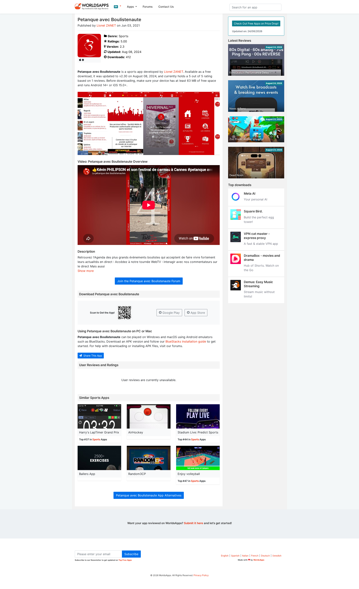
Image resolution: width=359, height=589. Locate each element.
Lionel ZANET (106, 25)
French (254, 555)
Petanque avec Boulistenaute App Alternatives (148, 495)
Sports (96, 439)
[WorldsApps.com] (93, 6)
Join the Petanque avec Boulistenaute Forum (148, 281)
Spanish (235, 555)
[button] (117, 6)
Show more (86, 271)
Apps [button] (131, 6)
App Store (197, 313)
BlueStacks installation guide (185, 341)
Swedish (276, 555)
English (224, 555)
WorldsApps (258, 560)
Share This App (92, 355)
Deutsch (265, 555)
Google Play (171, 313)
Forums (148, 6)
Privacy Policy (201, 575)
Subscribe (131, 554)
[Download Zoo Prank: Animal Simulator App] (256, 129)
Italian (245, 555)
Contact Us (166, 6)
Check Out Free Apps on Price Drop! (256, 23)
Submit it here (193, 523)
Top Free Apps (125, 560)
